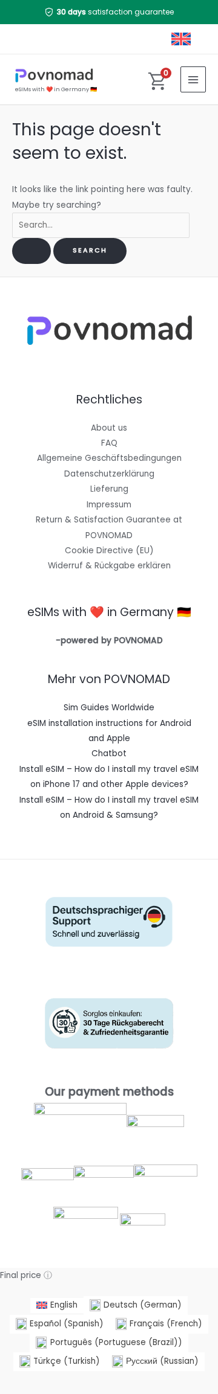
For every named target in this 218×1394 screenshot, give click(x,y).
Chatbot (109, 753)
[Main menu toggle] (193, 79)
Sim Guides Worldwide (109, 707)
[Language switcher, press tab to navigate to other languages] (182, 39)
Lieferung (109, 489)
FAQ (109, 443)
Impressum (109, 504)
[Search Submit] (31, 251)
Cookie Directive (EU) (109, 550)
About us (109, 428)
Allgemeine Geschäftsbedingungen (109, 458)
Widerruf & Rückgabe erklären (109, 565)
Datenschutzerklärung (109, 474)
